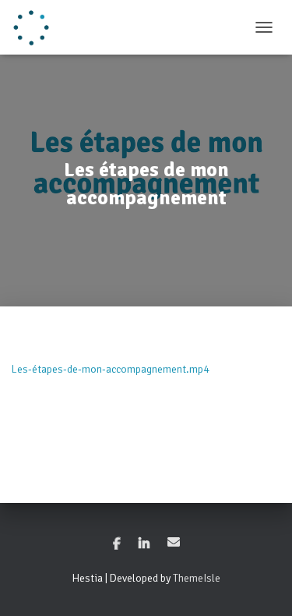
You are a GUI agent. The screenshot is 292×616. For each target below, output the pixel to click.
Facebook (116, 544)
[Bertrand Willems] (37, 27)
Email (174, 542)
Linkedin (144, 544)
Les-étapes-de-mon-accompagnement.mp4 (110, 369)
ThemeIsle (196, 578)
